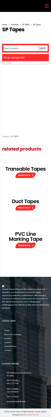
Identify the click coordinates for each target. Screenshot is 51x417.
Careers (7, 342)
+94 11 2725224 (12, 396)
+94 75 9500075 (12, 391)
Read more (24, 175)
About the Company (12, 334)
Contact (7, 350)
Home (4, 24)
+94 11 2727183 (12, 383)
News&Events (10, 346)
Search (42, 48)
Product (7, 338)
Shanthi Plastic (15, 412)
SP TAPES (15, 136)
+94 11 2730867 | (13, 389)
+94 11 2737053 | (13, 380)
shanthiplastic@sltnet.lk (16, 401)
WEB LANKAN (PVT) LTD (31, 415)
